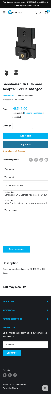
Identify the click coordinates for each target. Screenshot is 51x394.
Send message (16, 249)
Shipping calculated (33, 113)
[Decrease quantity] (15, 126)
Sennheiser (8, 95)
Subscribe (12, 353)
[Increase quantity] (30, 126)
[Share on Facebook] (31, 160)
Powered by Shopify (10, 388)
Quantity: (7, 125)
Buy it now (26, 144)
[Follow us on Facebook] (5, 375)
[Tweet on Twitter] (41, 160)
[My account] (40, 12)
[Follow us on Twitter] (10, 375)
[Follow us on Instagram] (15, 375)
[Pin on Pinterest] (36, 160)
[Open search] (35, 12)
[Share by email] (46, 160)
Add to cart (25, 135)
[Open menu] (4, 12)
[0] (46, 12)
